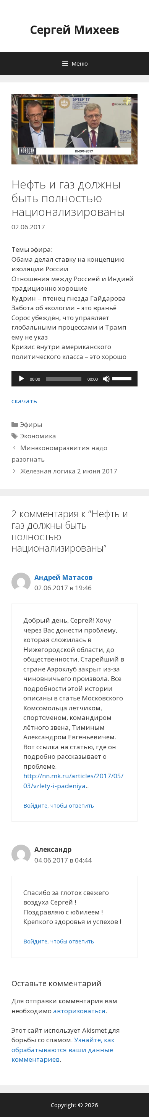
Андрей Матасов (63, 577)
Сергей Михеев (75, 29)
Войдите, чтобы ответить (58, 805)
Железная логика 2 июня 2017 (68, 471)
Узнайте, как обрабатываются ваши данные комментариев (63, 1049)
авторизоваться (79, 1010)
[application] (74, 378)
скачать (24, 400)
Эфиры (31, 424)
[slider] (123, 378)
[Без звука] (106, 379)
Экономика (38, 435)
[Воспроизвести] (21, 379)
